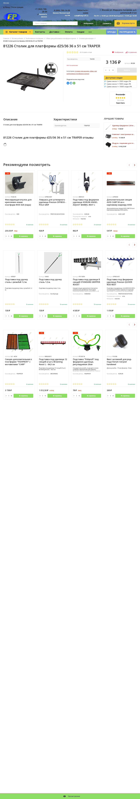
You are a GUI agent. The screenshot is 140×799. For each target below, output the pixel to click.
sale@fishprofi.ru (81, 15)
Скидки (80, 32)
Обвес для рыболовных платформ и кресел (61, 38)
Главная (6, 38)
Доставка (54, 32)
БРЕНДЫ (111, 32)
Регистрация (17, 7)
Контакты (40, 32)
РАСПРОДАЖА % (127, 32)
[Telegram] (71, 83)
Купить (127, 70)
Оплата (69, 32)
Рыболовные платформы (34, 38)
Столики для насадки (86, 38)
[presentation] (129, 165)
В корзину (23, 236)
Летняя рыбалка (17, 38)
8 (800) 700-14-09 (62, 10)
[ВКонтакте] (68, 83)
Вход (7, 7)
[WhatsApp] (74, 83)
